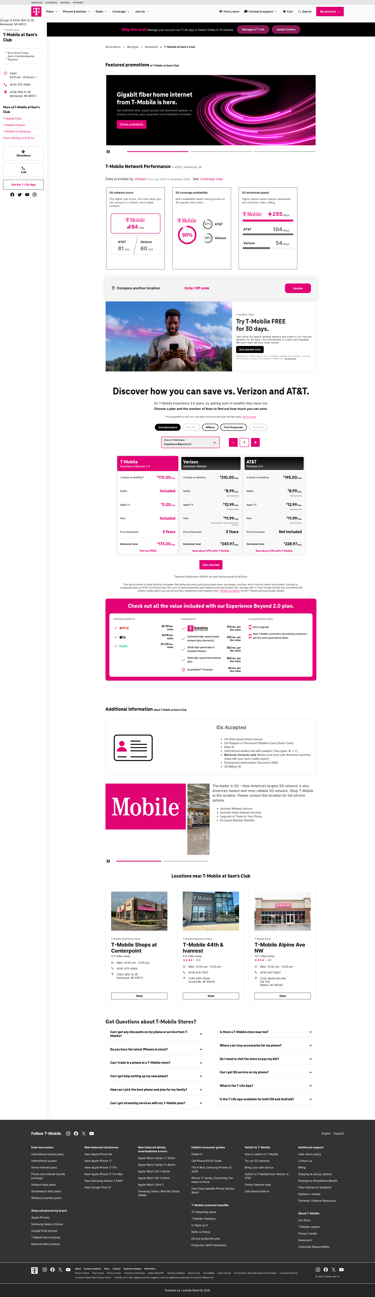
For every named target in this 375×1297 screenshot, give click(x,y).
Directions (23, 153)
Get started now (250, 349)
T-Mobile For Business (17, 131)
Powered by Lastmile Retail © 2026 (187, 1290)
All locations (113, 46)
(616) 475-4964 (127, 968)
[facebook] (12, 194)
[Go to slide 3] (255, 152)
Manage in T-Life (253, 29)
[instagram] (34, 194)
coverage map (211, 179)
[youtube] (27, 194)
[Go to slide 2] (192, 152)
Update (298, 288)
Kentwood (151, 46)
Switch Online (286, 29)
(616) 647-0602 (270, 972)
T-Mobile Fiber (12, 118)
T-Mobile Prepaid (14, 125)
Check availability (131, 124)
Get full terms (290, 359)
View (139, 996)
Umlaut (141, 179)
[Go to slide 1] (129, 152)
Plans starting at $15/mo (18, 137)
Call (23, 170)
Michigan (132, 46)
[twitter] (19, 194)
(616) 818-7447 (198, 972)
